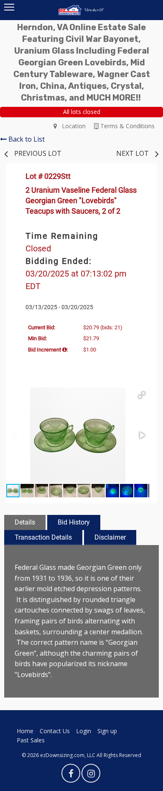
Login (83, 731)
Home (25, 731)
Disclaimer (110, 537)
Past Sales (31, 740)
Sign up (107, 731)
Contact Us (55, 731)
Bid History (74, 522)
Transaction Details (43, 537)
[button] (141, 395)
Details (25, 522)
